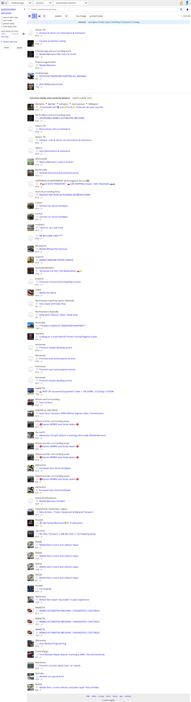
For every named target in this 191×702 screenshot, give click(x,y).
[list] (29, 16)
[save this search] (187, 9)
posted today (8, 23)
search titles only (10, 17)
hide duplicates (10, 26)
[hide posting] (41, 36)
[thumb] (34, 16)
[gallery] (39, 16)
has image (7, 20)
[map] (44, 16)
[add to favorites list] (36, 32)
